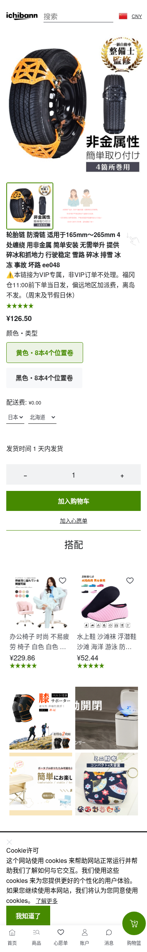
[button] (123, 16)
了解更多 (47, 900)
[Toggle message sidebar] (109, 932)
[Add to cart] (134, 923)
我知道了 (28, 915)
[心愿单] (61, 932)
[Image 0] (29, 206)
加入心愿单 (73, 520)
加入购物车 (73, 500)
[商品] (36, 932)
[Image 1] (79, 206)
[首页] (12, 932)
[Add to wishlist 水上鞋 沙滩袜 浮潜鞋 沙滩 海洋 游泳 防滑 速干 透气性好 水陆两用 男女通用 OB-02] (129, 580)
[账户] (85, 932)
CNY (137, 16)
